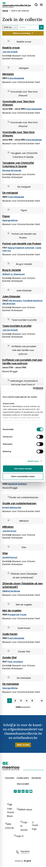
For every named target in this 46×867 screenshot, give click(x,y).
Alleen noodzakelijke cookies (23, 476)
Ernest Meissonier (11, 507)
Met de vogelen (11, 610)
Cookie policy (23, 777)
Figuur (6, 216)
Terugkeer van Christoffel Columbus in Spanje (18, 164)
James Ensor (9, 530)
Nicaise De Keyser (11, 170)
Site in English (23, 783)
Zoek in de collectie (20, 10)
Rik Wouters (15, 300)
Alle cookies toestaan (23, 469)
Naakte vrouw (11, 47)
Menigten (8, 74)
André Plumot (9, 557)
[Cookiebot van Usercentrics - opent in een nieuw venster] (33, 388)
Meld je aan (23, 744)
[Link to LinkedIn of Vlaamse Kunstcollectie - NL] (23, 791)
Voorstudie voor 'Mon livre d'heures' (18, 103)
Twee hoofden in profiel (16, 326)
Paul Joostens (15, 661)
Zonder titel (9, 657)
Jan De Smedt (10, 51)
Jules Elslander (11, 296)
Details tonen (33, 461)
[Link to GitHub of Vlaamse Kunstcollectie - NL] (26, 791)
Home (5, 10)
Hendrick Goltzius (17, 483)
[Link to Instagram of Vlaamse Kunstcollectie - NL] (19, 791)
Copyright (9, 777)
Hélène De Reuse (11, 591)
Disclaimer (36, 777)
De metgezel (10, 192)
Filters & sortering (21, 33)
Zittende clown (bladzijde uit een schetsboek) (22, 585)
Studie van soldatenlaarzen (19, 503)
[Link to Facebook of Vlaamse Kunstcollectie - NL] (15, 791)
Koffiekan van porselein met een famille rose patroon (22, 361)
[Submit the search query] (41, 27)
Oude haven (9, 634)
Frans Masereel (16, 78)
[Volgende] (42, 700)
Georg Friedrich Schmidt (21, 247)
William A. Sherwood (13, 274)
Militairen (8, 527)
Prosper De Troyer (17, 614)
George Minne (10, 220)
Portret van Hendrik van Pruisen (21, 243)
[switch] (40, 437)
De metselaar (10, 684)
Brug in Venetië (11, 270)
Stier (5, 553)
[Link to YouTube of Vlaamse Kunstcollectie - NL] (30, 791)
